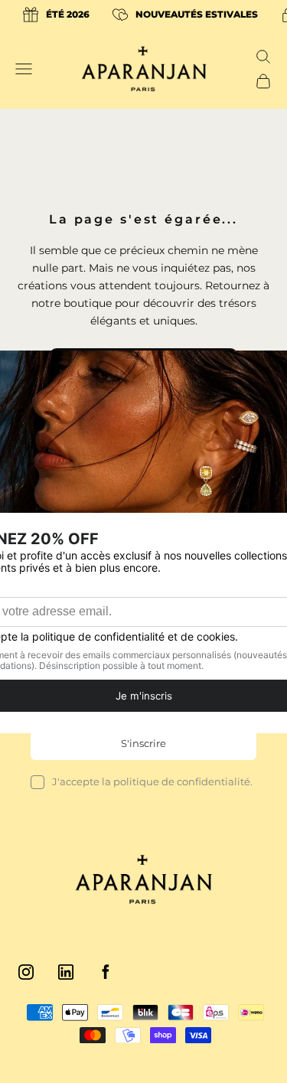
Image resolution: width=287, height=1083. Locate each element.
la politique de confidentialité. (177, 781)
